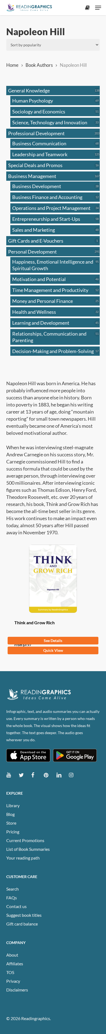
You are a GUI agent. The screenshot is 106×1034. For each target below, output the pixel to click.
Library (13, 805)
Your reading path (23, 857)
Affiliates (14, 963)
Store (11, 822)
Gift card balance (22, 923)
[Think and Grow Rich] (53, 579)
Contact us (16, 906)
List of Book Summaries (28, 849)
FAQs (11, 897)
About (12, 954)
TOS (10, 972)
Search (12, 888)
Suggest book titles (24, 915)
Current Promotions (25, 840)
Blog (10, 814)
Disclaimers (17, 989)
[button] (98, 7)
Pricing (12, 831)
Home (12, 65)
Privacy (13, 981)
